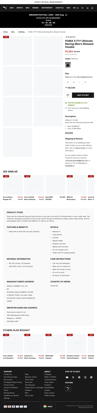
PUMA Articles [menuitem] (49, 395)
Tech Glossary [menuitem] (30, 385)
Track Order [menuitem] (29, 380)
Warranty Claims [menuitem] (31, 377)
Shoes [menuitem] (6, 390)
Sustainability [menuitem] (49, 387)
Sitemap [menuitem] (7, 398)
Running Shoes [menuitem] (9, 393)
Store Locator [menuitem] (49, 393)
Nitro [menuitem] (27, 393)
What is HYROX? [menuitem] (50, 377)
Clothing (21, 32)
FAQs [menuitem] (27, 374)
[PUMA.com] (4, 8)
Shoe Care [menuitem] (28, 382)
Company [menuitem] (47, 374)
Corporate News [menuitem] (50, 380)
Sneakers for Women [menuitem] (11, 395)
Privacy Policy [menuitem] (9, 385)
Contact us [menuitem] (8, 374)
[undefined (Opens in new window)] (68, 389)
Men (13, 32)
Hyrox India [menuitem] (29, 395)
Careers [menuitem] (47, 390)
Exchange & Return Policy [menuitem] (13, 382)
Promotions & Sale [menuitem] (10, 377)
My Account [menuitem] (8, 380)
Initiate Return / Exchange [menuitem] (34, 387)
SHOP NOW (48, 25)
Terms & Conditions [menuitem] (11, 387)
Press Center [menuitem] (49, 382)
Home (5, 32)
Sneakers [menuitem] (28, 390)
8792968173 (69, 166)
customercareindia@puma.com (76, 160)
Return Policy (80, 148)
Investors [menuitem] (47, 385)
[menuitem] (11, 8)
